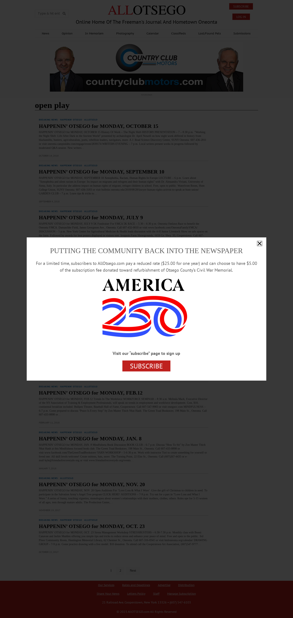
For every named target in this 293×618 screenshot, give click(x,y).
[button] (259, 243)
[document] (146, 309)
